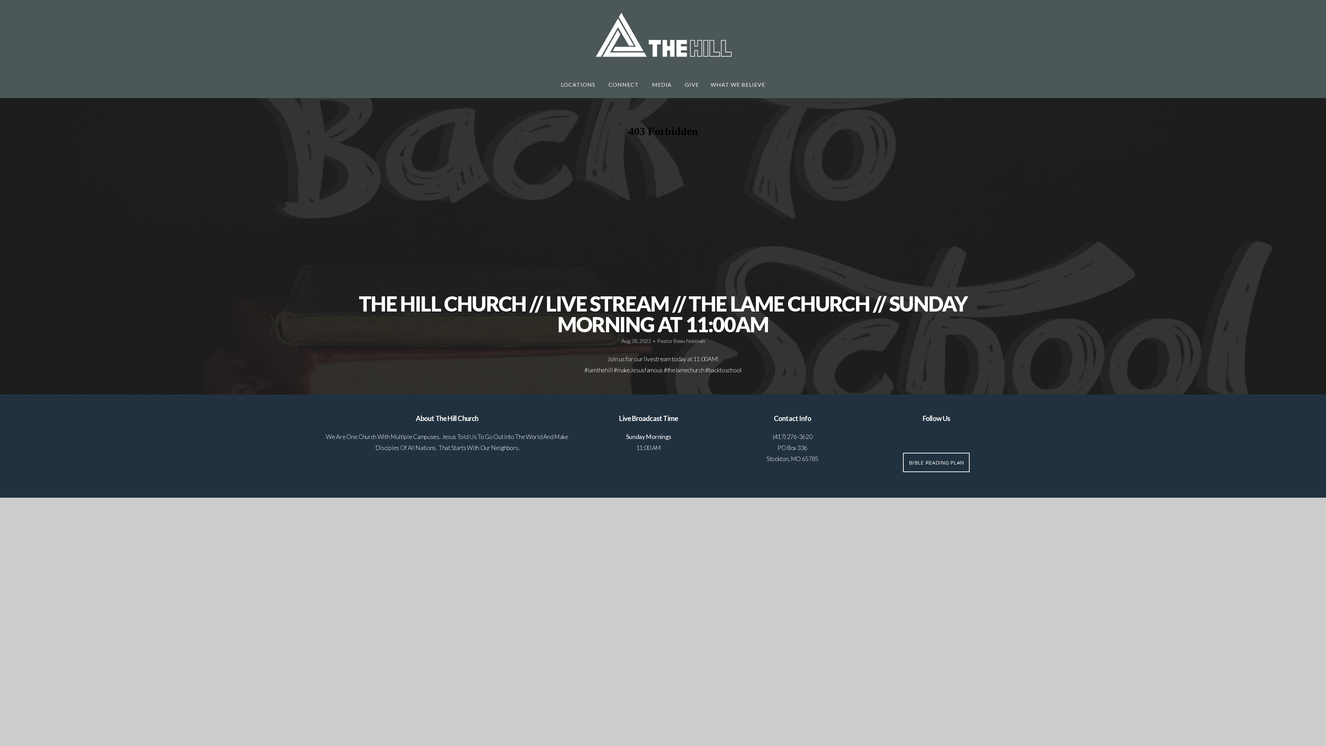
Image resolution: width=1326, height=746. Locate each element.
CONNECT (624, 84)
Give (692, 84)
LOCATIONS (579, 84)
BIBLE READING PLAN (936, 462)
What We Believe (738, 84)
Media (662, 84)
